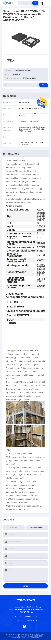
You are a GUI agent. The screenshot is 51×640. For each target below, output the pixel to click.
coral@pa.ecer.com (27, 616)
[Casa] (8, 3)
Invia (25, 586)
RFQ (43, 85)
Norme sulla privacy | (13, 634)
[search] (35, 3)
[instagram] (24, 626)
